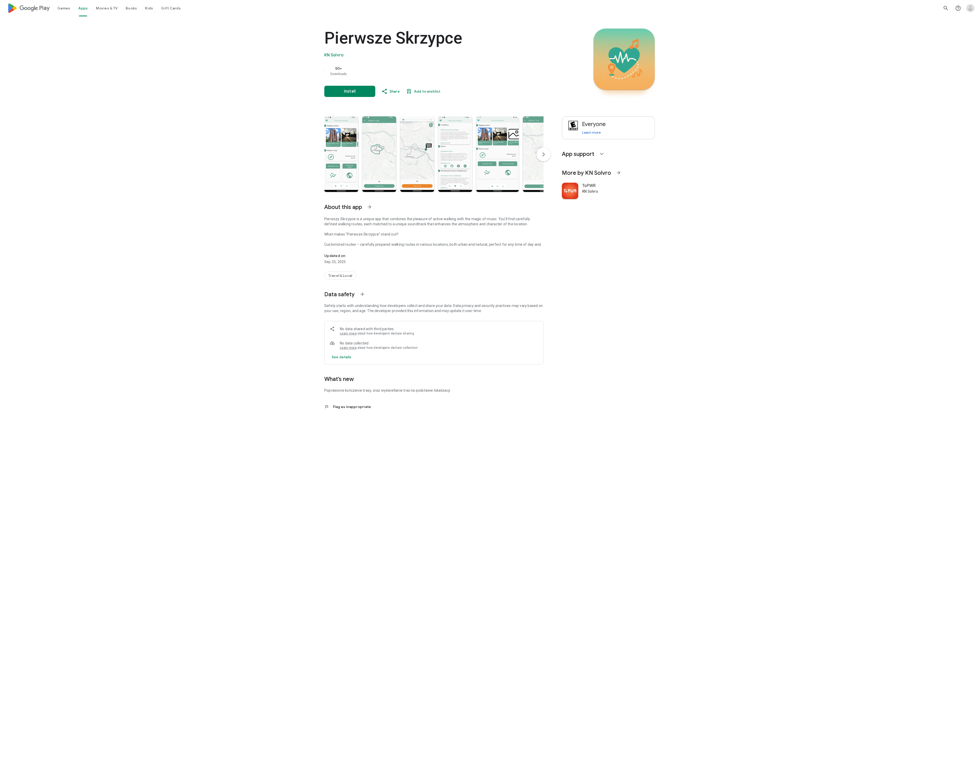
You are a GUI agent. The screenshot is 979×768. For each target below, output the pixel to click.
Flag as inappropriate (347, 406)
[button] (341, 154)
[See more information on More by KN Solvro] (618, 173)
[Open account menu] (970, 8)
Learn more (348, 333)
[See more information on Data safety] (362, 294)
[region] (426, 71)
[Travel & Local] (340, 275)
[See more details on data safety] (342, 357)
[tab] (63, 8)
